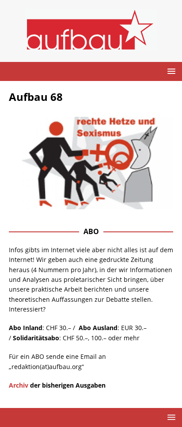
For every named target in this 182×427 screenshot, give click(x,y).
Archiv (18, 385)
